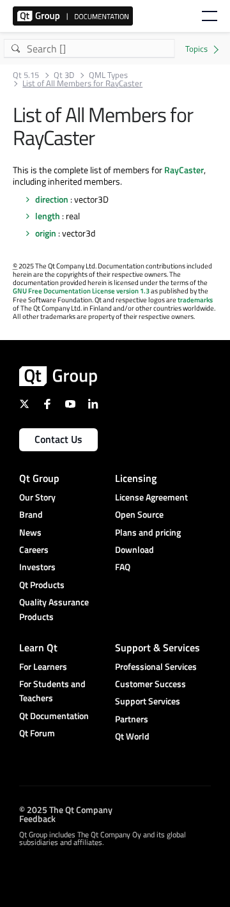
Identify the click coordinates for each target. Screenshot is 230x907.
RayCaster (184, 169)
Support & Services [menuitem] (157, 647)
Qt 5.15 (26, 75)
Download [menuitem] (134, 549)
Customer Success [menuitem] (150, 683)
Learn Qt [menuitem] (38, 647)
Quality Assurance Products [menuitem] (54, 609)
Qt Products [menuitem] (42, 584)
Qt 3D (64, 75)
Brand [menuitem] (31, 514)
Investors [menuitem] (37, 566)
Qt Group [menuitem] (39, 478)
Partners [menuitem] (131, 718)
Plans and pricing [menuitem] (148, 532)
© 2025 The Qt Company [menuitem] (65, 809)
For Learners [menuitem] (43, 666)
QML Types (108, 75)
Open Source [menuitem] (139, 514)
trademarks (195, 300)
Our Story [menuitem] (37, 497)
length (47, 215)
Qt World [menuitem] (132, 736)
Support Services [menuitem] (147, 701)
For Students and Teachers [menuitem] (52, 690)
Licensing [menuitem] (136, 478)
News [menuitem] (30, 532)
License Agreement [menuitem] (151, 497)
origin (45, 233)
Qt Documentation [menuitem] (54, 715)
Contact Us (58, 439)
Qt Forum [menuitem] (37, 733)
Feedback (37, 818)
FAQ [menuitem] (122, 566)
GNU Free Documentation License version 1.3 (81, 291)
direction (51, 199)
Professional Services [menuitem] (156, 666)
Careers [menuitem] (34, 549)
